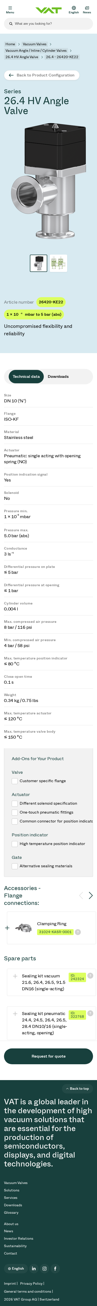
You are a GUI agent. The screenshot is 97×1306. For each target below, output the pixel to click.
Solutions (11, 1190)
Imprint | (11, 1284)
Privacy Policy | (32, 1284)
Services (10, 1198)
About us (11, 1224)
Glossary (11, 1212)
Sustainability (15, 1246)
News (8, 1231)
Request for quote (49, 1056)
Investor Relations (18, 1238)
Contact (10, 1253)
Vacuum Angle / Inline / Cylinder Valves (36, 50)
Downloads (13, 1205)
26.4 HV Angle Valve (21, 57)
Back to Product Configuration (45, 75)
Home (10, 44)
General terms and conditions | (28, 1291)
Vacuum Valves (35, 44)
